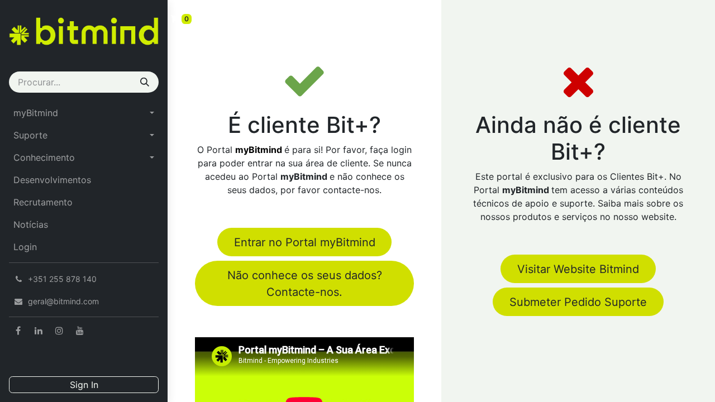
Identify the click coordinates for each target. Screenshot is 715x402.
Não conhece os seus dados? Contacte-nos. (304, 284)
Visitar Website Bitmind (578, 269)
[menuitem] (84, 113)
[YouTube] (80, 330)
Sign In (84, 384)
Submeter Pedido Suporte (578, 302)
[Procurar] (145, 82)
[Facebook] (18, 330)
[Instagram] (59, 330)
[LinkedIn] (38, 330)
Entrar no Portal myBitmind (304, 242)
